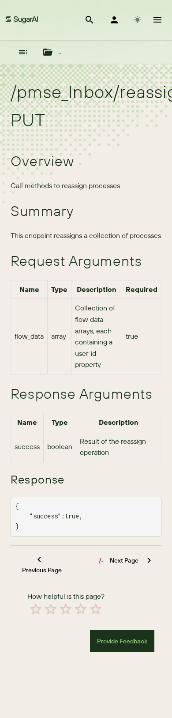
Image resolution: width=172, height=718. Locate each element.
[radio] (36, 609)
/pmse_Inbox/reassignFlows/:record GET (101, 560)
